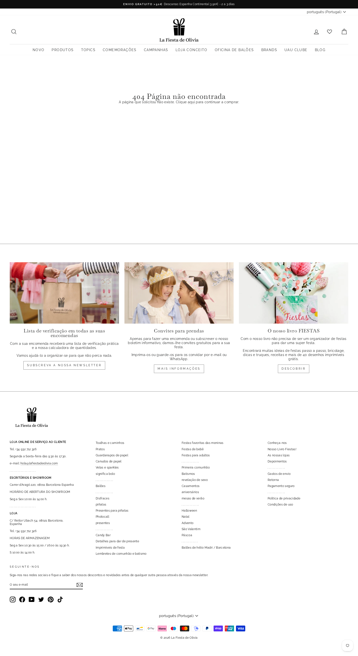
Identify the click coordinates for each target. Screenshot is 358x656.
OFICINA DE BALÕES (234, 50)
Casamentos (191, 486)
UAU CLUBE (296, 50)
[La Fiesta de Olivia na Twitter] (41, 599)
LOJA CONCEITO (191, 50)
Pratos (100, 449)
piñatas (101, 504)
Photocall (102, 516)
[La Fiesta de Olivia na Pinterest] (51, 599)
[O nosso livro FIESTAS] (293, 293)
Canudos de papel (109, 461)
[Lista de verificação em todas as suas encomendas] (64, 293)
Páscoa (187, 535)
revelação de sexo (195, 480)
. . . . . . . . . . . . (190, 541)
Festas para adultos (196, 455)
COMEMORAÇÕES (120, 50)
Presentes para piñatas (112, 510)
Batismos (188, 474)
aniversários (190, 492)
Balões (100, 486)
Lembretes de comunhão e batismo (121, 553)
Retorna (273, 480)
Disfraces (102, 498)
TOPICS (88, 50)
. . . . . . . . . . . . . (104, 480)
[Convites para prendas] (179, 293)
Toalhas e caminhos (110, 443)
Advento (187, 523)
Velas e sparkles (107, 467)
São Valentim (191, 529)
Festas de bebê (193, 449)
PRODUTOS (63, 50)
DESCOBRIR (294, 368)
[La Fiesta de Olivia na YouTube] (32, 599)
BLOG (320, 50)
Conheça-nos (277, 443)
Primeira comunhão (196, 467)
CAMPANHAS (156, 50)
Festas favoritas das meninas (203, 443)
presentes (103, 523)
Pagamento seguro (281, 486)
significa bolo (105, 474)
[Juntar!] (79, 585)
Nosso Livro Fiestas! (282, 449)
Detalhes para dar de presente (117, 541)
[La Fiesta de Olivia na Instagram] (13, 599)
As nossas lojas (279, 455)
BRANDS (269, 50)
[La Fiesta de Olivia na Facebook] (22, 599)
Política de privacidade (284, 498)
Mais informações (179, 368)
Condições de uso (280, 504)
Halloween (189, 510)
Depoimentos (277, 461)
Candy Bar (103, 535)
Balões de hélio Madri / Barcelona (206, 547)
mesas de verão (193, 498)
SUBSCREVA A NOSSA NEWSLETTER (64, 365)
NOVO (39, 50)
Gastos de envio (279, 474)
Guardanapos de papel (112, 455)
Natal (185, 516)
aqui (191, 102)
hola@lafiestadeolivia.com (39, 463)
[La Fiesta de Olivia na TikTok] (60, 599)
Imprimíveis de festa (110, 547)
